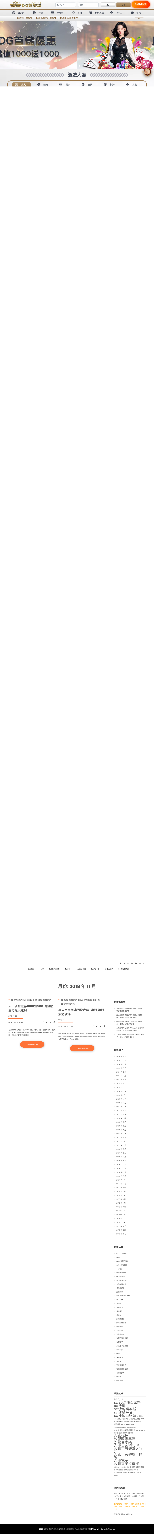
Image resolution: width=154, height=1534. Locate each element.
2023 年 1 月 (121, 1141)
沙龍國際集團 (124, 1439)
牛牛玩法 (119, 1350)
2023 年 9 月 (121, 1110)
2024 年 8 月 (121, 1072)
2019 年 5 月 (121, 1203)
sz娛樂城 (140, 1416)
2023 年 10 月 (121, 1107)
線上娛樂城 (134, 1470)
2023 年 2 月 (121, 1137)
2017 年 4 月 (121, 1211)
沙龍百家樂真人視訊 (128, 1450)
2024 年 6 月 (121, 1080)
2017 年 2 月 (121, 1218)
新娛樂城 (119, 1326)
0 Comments (17, 1022)
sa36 (42, 969)
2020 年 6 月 (121, 1161)
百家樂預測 (120, 1373)
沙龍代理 (31, 969)
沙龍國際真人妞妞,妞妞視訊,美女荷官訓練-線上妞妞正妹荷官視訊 (67, 1529)
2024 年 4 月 (121, 1087)
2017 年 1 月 (120, 1222)
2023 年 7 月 (121, 1118)
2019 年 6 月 (121, 1199)
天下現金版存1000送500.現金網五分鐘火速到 (30, 1008)
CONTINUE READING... (32, 1044)
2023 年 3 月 (121, 1134)
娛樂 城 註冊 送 (119, 1430)
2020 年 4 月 (121, 1168)
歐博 (126, 1433)
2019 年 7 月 (121, 1195)
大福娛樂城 (137, 1422)
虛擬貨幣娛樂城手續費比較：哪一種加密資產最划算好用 (130, 1009)
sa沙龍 (67, 969)
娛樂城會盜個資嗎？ (120, 1427)
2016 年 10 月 (121, 1234)
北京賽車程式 (118, 1422)
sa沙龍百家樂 (81, 969)
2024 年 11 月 (121, 1064)
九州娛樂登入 (133, 1419)
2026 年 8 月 (121, 1056)
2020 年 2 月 (121, 1176)
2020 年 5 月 (121, 1164)
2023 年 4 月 (121, 1130)
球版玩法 (119, 1357)
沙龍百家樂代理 (122, 1338)
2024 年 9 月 (121, 1068)
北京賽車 (119, 1292)
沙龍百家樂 (109, 969)
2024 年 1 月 (121, 1095)
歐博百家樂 (136, 1493)
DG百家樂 (117, 1496)
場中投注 (119, 1307)
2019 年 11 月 (121, 1188)
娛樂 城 (119, 1311)
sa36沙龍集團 (54, 969)
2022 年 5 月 (121, 1149)
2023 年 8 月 (121, 1114)
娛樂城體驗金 (121, 1323)
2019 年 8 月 (121, 1191)
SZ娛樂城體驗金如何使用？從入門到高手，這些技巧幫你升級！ (130, 1035)
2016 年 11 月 (121, 1230)
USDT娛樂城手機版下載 (121, 1419)
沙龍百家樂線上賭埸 (128, 1456)
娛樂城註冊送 (131, 1428)
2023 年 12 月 (121, 1099)
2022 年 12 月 (121, 1145)
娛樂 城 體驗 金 (140, 1430)
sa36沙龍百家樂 (69, 1000)
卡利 (115, 1493)
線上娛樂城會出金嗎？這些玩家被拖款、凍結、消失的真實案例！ (129, 1016)
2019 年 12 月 (121, 1184)
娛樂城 (118, 1315)
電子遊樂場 (137, 1473)
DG (142, 1493)
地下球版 (119, 1300)
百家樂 (118, 1361)
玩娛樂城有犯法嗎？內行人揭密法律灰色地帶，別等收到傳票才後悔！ (130, 1029)
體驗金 (116, 1475)
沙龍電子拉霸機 (122, 1346)
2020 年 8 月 (121, 1153)
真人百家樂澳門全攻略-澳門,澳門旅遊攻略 (81, 1012)
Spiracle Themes (108, 1529)
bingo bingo (121, 1253)
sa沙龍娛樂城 (123, 969)
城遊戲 (118, 1303)
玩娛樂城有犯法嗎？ (120, 1467)
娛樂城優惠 (120, 1319)
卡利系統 (122, 1493)
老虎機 (118, 1377)
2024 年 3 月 (121, 1091)
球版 (118, 1354)
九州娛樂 (126, 1496)
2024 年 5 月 (121, 1083)
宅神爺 (116, 1433)
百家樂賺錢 (140, 1467)
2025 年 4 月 (121, 1060)
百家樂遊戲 (118, 1470)
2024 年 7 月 (121, 1076)
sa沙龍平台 (95, 969)
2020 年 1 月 (121, 1180)
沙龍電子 (119, 1342)
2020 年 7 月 (121, 1157)
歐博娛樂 (130, 1433)
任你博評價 (120, 1288)
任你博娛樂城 (121, 1284)
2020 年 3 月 (121, 1172)
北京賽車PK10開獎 (123, 1296)
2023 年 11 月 (121, 1103)
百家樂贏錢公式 (122, 1369)
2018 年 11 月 (121, 1207)
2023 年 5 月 (121, 1126)
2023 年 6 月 (121, 1122)
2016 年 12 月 (121, 1226)
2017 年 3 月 (121, 1215)
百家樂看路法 (121, 1365)
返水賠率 (119, 1380)
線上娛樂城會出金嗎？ (121, 1473)
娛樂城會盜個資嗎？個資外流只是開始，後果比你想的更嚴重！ (129, 1022)
